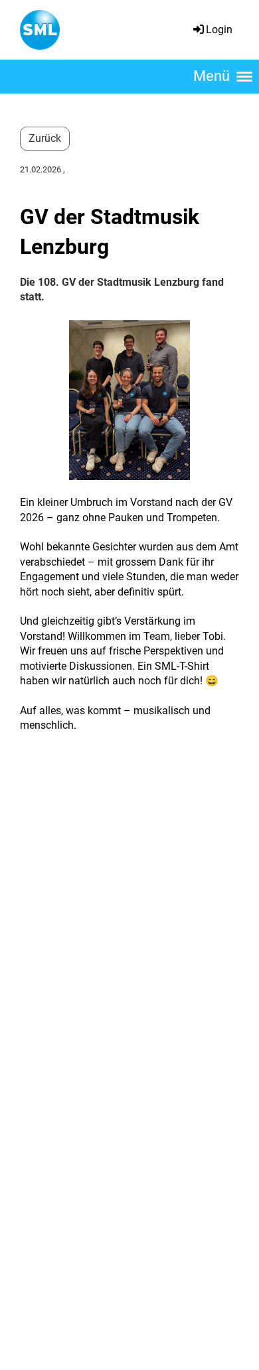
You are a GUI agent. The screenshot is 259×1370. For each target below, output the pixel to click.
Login (219, 29)
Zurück (45, 138)
